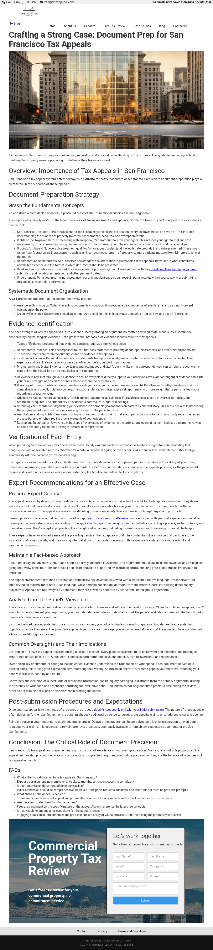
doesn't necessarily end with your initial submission (129, 710)
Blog (162, 26)
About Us (70, 26)
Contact (82, 931)
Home (52, 26)
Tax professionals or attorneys (107, 518)
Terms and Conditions (132, 931)
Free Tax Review (114, 26)
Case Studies (142, 26)
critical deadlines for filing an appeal (172, 269)
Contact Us (180, 26)
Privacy (102, 931)
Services (89, 26)
